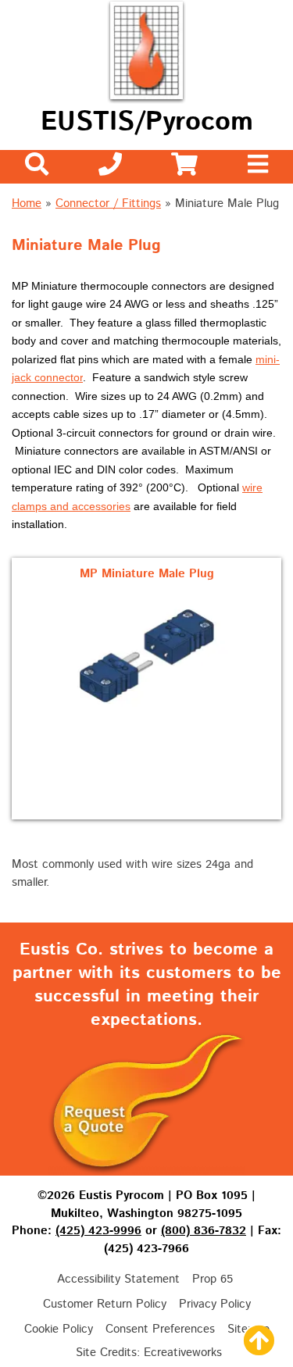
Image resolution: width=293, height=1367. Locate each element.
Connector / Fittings (108, 203)
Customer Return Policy (104, 1304)
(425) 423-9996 (98, 1230)
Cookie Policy (58, 1329)
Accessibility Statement (118, 1279)
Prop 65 (212, 1279)
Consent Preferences (160, 1329)
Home (26, 203)
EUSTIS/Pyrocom (147, 122)
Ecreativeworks (183, 1352)
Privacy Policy (215, 1304)
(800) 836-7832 (203, 1230)
